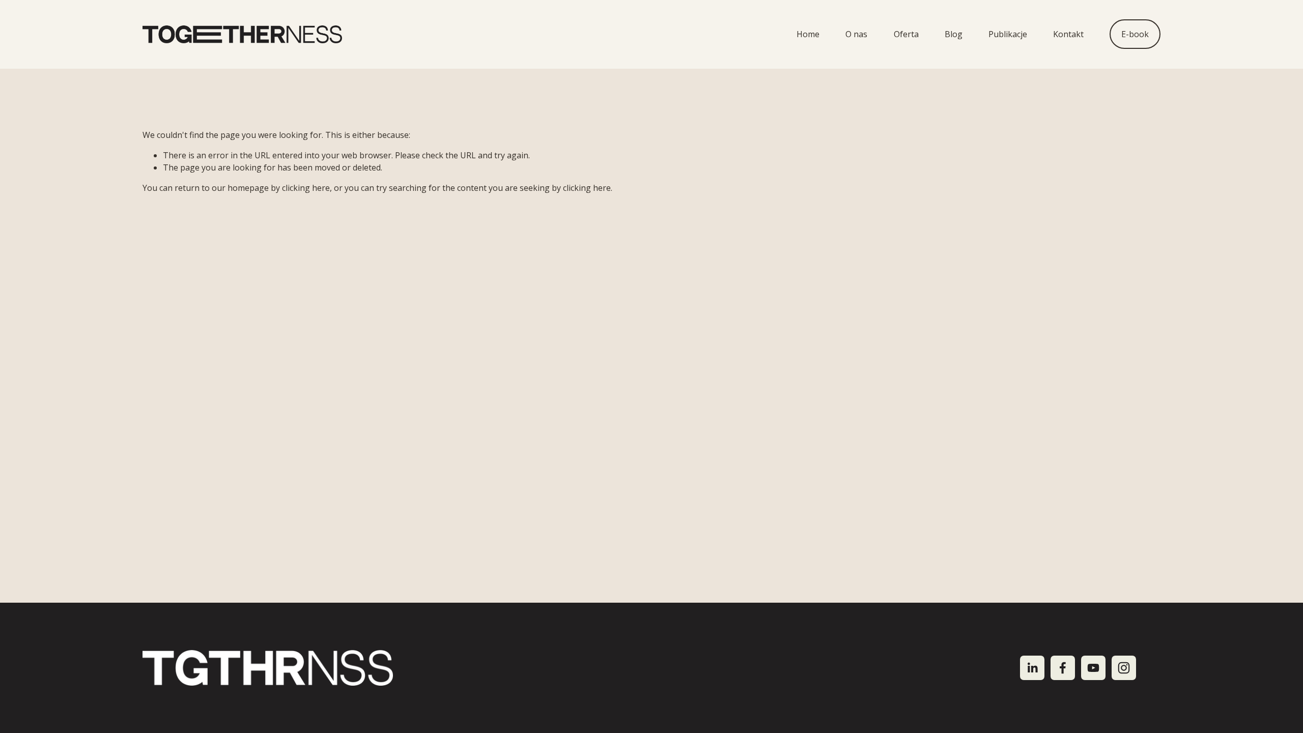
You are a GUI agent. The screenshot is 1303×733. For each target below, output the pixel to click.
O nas (856, 34)
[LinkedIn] (1032, 668)
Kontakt (1068, 34)
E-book (1135, 34)
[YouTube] (1093, 668)
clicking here (306, 187)
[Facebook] (1063, 668)
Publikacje (1007, 34)
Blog (953, 34)
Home (808, 34)
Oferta (906, 34)
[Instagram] (1124, 668)
